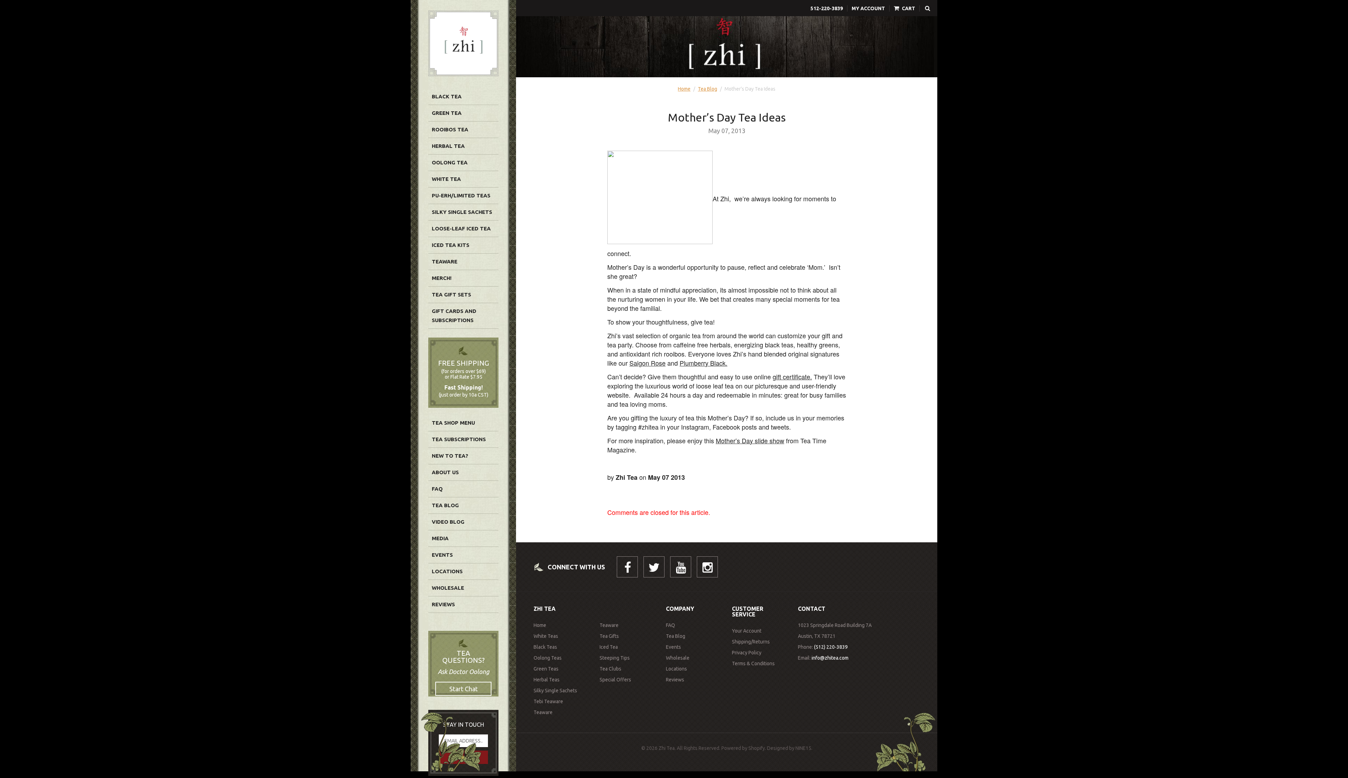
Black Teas (545, 647)
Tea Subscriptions (459, 439)
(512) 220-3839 (831, 647)
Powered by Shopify (743, 748)
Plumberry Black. (703, 362)
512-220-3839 (827, 8)
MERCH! (441, 278)
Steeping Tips (615, 658)
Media (440, 538)
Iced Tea (609, 647)
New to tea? (450, 456)
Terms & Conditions (753, 663)
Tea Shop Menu (453, 423)
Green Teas (546, 669)
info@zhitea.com (830, 658)
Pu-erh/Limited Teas (461, 195)
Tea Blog (445, 505)
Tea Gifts (609, 636)
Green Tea (447, 113)
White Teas (546, 636)
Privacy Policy (746, 652)
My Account (868, 8)
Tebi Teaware (548, 701)
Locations (447, 571)
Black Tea (447, 96)
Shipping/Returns (751, 642)
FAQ (437, 489)
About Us (445, 472)
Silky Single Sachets (462, 212)
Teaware (444, 261)
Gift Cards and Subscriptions (454, 315)
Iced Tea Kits (450, 245)
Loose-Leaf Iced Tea (461, 228)
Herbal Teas (547, 679)
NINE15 (803, 748)
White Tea (446, 179)
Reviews (443, 604)
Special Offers (615, 679)
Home (684, 89)
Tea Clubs (610, 669)
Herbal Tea (448, 146)
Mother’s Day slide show (750, 440)
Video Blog (448, 522)
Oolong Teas (548, 658)
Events (442, 555)
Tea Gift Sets (451, 295)
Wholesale (448, 588)
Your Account (746, 631)
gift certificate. (792, 376)
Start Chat (463, 688)
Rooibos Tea (450, 129)
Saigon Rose (647, 362)
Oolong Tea (450, 162)
